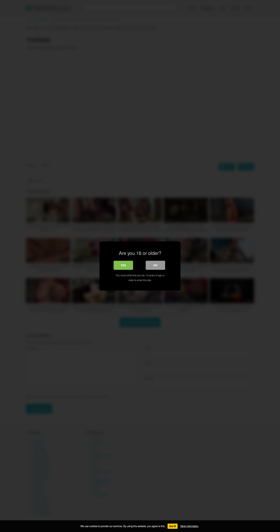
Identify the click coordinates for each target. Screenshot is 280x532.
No (155, 265)
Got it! (172, 526)
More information (189, 526)
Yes (123, 265)
